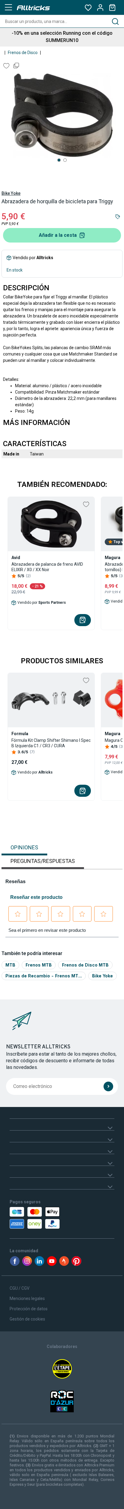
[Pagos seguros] (42, 1218)
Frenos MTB (39, 964)
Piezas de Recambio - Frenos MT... (43, 975)
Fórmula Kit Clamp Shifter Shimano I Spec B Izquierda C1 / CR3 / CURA (51, 743)
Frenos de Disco (23, 52)
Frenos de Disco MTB (85, 964)
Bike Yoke (11, 193)
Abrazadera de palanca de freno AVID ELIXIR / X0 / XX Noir (47, 567)
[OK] (108, 1086)
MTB (10, 964)
